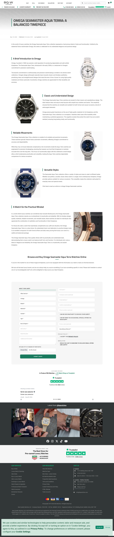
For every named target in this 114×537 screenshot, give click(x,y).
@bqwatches (61, 405)
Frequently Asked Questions (49, 479)
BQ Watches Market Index (49, 476)
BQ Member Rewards (16, 492)
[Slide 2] (56, 399)
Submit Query (38, 356)
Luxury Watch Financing (17, 471)
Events (13, 494)
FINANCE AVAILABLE (9, 7)
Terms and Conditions (48, 481)
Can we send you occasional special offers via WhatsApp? (75, 318)
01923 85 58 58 (81, 473)
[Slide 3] (57, 399)
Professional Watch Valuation (19, 486)
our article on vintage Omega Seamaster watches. (67, 186)
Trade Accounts (46, 492)
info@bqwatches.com (82, 492)
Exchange (41, 3)
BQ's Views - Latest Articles (49, 474)
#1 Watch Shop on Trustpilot (66, 373)
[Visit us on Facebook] (48, 442)
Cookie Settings (23, 532)
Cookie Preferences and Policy (50, 486)
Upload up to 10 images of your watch (30, 347)
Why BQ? (60, 3)
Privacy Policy (37, 529)
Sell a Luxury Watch (16, 479)
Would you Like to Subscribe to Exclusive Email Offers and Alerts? (77, 343)
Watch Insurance (15, 489)
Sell (33, 3)
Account (69, 3)
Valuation (51, 3)
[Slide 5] (60, 399)
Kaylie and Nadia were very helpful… (31, 392)
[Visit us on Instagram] (52, 442)
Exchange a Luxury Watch (18, 481)
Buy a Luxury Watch (16, 476)
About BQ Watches (47, 468)
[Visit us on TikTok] (61, 442)
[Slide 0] (53, 399)
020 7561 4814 (81, 484)
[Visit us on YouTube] (66, 442)
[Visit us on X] (57, 442)
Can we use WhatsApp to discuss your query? (75, 314)
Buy (27, 3)
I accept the (69, 336)
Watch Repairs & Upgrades (18, 484)
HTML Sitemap (46, 489)
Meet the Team (46, 471)
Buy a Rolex (14, 468)
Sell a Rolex (14, 474)
